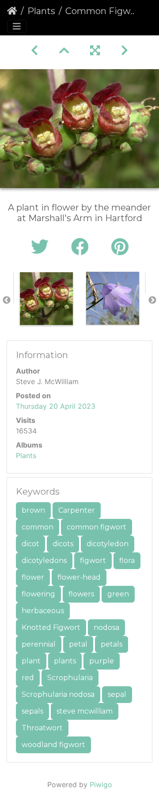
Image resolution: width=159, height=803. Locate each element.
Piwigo (101, 784)
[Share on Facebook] (82, 247)
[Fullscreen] (95, 50)
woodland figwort (53, 744)
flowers (81, 594)
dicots (63, 544)
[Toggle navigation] (16, 26)
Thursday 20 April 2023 (55, 406)
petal (78, 644)
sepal (117, 694)
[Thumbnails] (64, 50)
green (118, 594)
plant (31, 661)
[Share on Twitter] (42, 247)
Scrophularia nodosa (58, 694)
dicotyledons (44, 560)
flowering (38, 594)
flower (33, 577)
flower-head (79, 577)
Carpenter (76, 510)
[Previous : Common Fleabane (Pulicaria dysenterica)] (34, 50)
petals (111, 644)
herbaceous (43, 611)
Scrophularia (70, 677)
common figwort (96, 527)
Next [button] (152, 300)
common (37, 527)
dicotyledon (108, 544)
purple (101, 661)
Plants (41, 11)
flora (127, 560)
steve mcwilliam (85, 711)
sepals (32, 711)
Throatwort (42, 728)
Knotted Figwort (51, 627)
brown (33, 510)
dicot (30, 544)
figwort (93, 560)
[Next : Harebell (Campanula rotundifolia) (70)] (124, 50)
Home (12, 11)
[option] (46, 299)
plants (65, 661)
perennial (39, 644)
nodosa (106, 627)
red (28, 677)
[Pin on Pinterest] (119, 247)
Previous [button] (6, 300)
